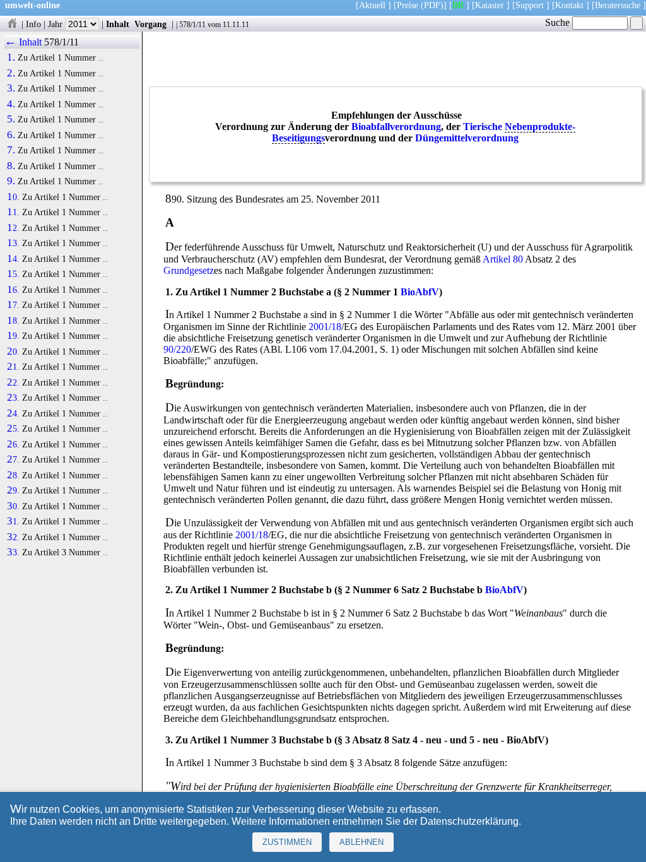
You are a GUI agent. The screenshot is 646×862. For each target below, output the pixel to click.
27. (13, 459)
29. (13, 490)
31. (13, 521)
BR (458, 5)
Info (33, 24)
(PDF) (432, 5)
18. (13, 321)
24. (13, 413)
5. (11, 119)
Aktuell (372, 5)
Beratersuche (617, 5)
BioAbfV (420, 291)
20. (13, 351)
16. (13, 290)
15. (13, 274)
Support (529, 5)
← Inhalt (23, 42)
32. (13, 537)
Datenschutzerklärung (469, 821)
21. (13, 367)
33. (13, 552)
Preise (407, 5)
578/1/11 (192, 24)
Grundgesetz (188, 270)
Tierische (482, 126)
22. (13, 382)
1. (11, 57)
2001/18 (324, 326)
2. (11, 73)
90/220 (177, 349)
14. (13, 259)
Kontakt (569, 5)
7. (11, 150)
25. (13, 428)
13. (13, 243)
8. (11, 166)
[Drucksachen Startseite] (12, 24)
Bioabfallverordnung (396, 126)
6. (11, 135)
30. (13, 506)
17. (13, 305)
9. (11, 181)
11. (13, 212)
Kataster (489, 5)
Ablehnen (361, 842)
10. (13, 197)
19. (13, 336)
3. (11, 88)
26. (13, 444)
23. (13, 398)
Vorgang (150, 24)
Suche (558, 22)
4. (11, 104)
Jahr (56, 24)
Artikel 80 (503, 259)
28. (13, 475)
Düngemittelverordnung (467, 138)
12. (13, 228)
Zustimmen (287, 842)
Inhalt (117, 24)
